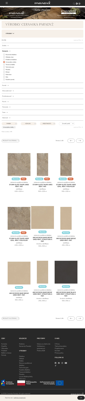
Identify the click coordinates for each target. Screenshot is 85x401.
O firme (57, 344)
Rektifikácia (19, 189)
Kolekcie (21, 344)
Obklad (21, 359)
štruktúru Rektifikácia (42, 244)
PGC (23, 179)
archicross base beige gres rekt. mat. (66, 239)
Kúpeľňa (4, 346)
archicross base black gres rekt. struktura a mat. (66, 294)
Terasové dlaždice (24, 372)
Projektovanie (59, 348)
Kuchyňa (4, 344)
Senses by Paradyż (25, 346)
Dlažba (21, 361)
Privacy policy (59, 353)
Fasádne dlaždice (24, 370)
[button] (71, 141)
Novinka (16, 179)
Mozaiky (21, 374)
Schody (3, 355)
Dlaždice (21, 356)
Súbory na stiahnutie (43, 344)
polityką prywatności (20, 398)
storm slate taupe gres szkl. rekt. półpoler (66, 185)
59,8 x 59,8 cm (42, 246)
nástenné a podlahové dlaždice (19, 182)
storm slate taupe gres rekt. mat (19, 185)
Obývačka (4, 348)
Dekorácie (22, 379)
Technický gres (23, 368)
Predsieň (4, 351)
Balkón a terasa (6, 353)
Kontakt (57, 351)
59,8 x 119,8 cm (42, 191)
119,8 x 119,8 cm (19, 191)
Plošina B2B (41, 351)
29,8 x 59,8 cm (66, 245)
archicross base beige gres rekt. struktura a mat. (42, 239)
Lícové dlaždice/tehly (26, 377)
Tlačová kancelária (60, 346)
